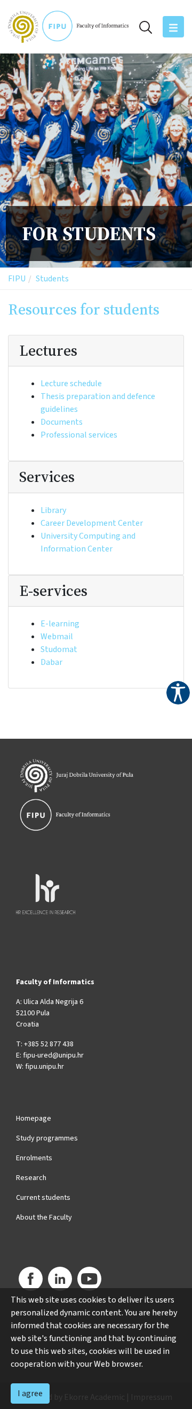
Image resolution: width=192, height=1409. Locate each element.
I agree (30, 1393)
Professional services (79, 435)
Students (52, 279)
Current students (43, 1197)
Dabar (51, 662)
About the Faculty (44, 1217)
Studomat (59, 649)
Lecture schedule (71, 383)
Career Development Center (92, 523)
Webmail (57, 636)
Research (31, 1178)
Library (53, 510)
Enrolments (34, 1158)
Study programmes (47, 1138)
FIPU (17, 279)
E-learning (60, 624)
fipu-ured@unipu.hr (53, 1055)
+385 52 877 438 (49, 1044)
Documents (62, 422)
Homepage (33, 1118)
